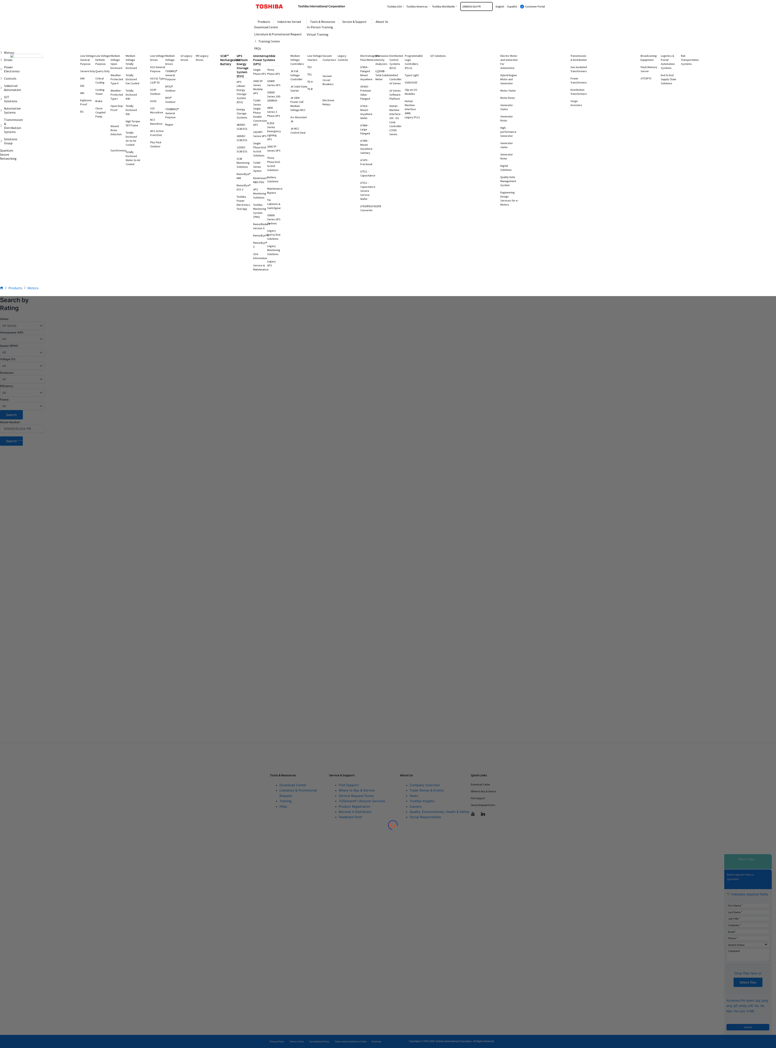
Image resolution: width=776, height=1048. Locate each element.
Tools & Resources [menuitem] (322, 22)
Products (15, 288)
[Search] (490, 6)
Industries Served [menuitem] (289, 22)
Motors (32, 288)
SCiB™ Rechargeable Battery (230, 60)
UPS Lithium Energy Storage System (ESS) (242, 66)
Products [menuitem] (264, 22)
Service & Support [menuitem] (354, 22)
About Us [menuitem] (382, 22)
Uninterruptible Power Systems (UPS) (264, 60)
